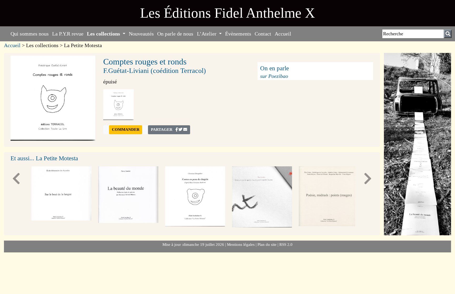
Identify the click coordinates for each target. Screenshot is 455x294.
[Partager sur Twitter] (180, 129)
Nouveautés (141, 34)
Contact (263, 34)
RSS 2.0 (285, 244)
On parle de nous (175, 34)
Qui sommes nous (30, 34)
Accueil (283, 34)
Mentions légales (241, 244)
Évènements (238, 34)
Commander (126, 129)
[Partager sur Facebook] (176, 129)
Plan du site (268, 244)
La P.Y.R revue (67, 34)
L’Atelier (207, 34)
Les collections (104, 34)
